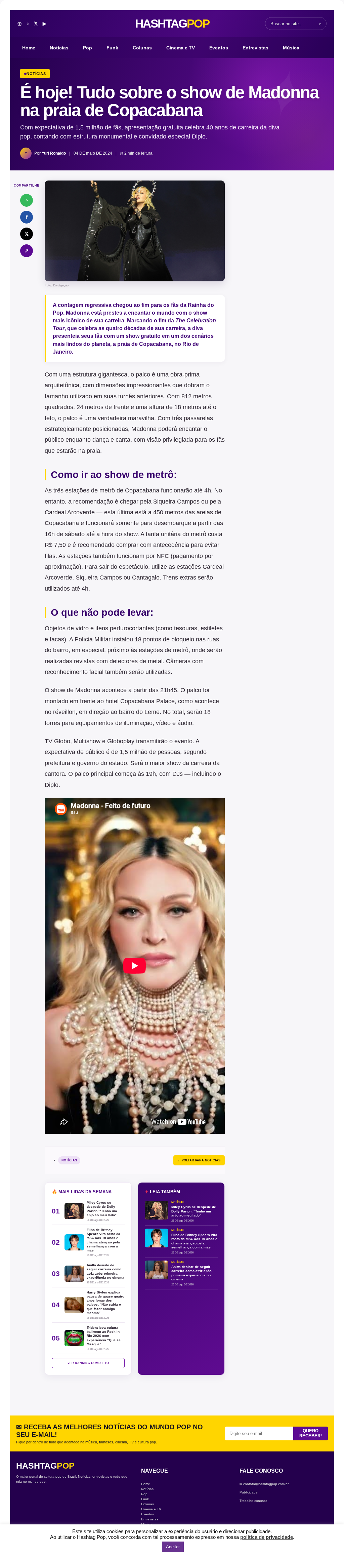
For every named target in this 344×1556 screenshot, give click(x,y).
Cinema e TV (180, 47)
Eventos (218, 47)
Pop (87, 47)
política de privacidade (266, 1537)
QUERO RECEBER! (310, 1433)
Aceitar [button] (173, 1546)
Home (28, 47)
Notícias (59, 47)
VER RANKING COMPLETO (88, 1363)
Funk (112, 47)
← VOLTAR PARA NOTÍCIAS (199, 1160)
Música (291, 47)
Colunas (142, 47)
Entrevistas (255, 47)
